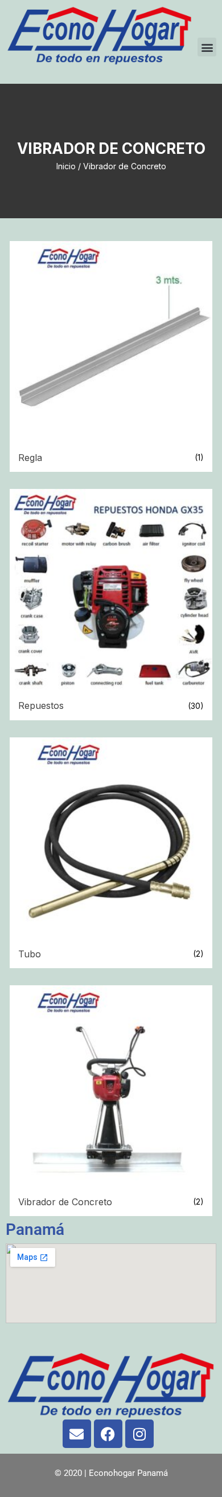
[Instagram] (139, 1434)
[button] (207, 47)
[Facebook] (108, 1434)
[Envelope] (77, 1434)
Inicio (66, 166)
